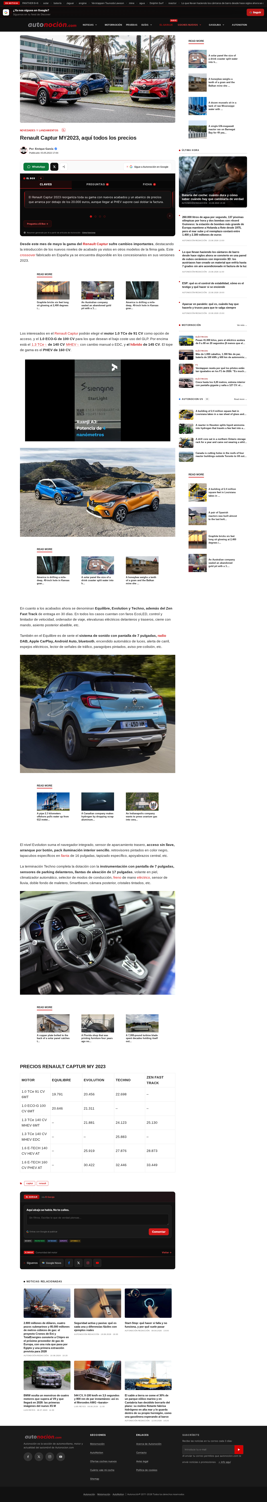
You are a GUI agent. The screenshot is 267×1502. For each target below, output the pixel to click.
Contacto (141, 1452)
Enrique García (44, 148)
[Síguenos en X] (78, 1263)
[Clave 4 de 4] (105, 216)
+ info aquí (225, 1462)
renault (42, 1183)
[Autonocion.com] (52, 24)
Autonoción (89, 1494)
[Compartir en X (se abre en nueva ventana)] (54, 167)
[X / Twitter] (39, 1456)
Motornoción (113, 25)
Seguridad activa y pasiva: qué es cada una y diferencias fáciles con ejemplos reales (95, 1326)
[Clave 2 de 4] (95, 216)
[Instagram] (49, 1456)
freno (117, 877)
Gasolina (215, 25)
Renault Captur (95, 244)
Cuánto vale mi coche (102, 1470)
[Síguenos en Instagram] (88, 1263)
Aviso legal (142, 1461)
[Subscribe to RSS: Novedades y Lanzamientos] (63, 130)
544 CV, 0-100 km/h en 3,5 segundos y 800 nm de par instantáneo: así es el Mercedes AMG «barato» (96, 1399)
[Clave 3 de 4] (100, 216)
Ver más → (242, 325)
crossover (27, 255)
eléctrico (143, 877)
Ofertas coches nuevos (103, 1461)
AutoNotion (239, 25)
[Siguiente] (170, 216)
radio (162, 636)
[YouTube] (60, 1456)
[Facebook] (28, 1456)
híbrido (136, 344)
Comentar (158, 1231)
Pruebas (131, 25)
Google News (53, 1262)
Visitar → (166, 1252)
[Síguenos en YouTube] (97, 1263)
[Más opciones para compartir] (64, 167)
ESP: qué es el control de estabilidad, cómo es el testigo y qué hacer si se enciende (213, 285)
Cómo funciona (88, 232)
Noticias (88, 25)
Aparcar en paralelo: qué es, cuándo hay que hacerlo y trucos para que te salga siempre (210, 305)
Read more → (240, 399)
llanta (65, 856)
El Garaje (166, 25)
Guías (145, 25)
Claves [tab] (46, 184)
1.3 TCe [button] (38, 344)
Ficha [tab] (149, 184)
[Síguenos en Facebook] (69, 1263)
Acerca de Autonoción (148, 1443)
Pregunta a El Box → (37, 223)
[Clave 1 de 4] (91, 216)
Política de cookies (146, 1470)
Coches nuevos (188, 25)
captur (29, 1183)
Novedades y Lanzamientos (39, 130)
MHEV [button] (71, 344)
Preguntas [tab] (97, 184)
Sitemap (94, 1478)
